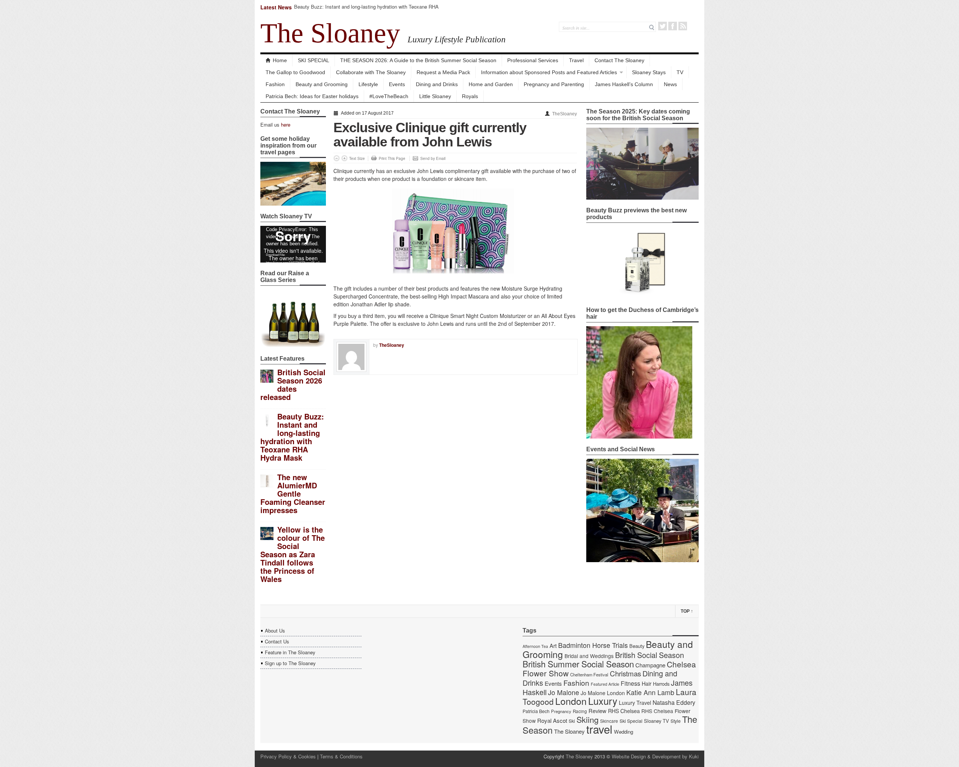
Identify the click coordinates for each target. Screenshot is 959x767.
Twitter (662, 26)
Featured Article (605, 684)
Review (597, 711)
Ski (572, 721)
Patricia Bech (536, 711)
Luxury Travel (635, 702)
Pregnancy (561, 711)
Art (553, 645)
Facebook (672, 26)
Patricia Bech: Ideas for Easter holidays (312, 96)
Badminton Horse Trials (593, 645)
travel (599, 729)
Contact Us (277, 641)
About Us (275, 630)
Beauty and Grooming (322, 84)
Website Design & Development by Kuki (655, 756)
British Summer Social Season (578, 664)
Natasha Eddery (674, 702)
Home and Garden (491, 84)
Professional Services (532, 60)
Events (397, 84)
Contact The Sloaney (619, 60)
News (670, 84)
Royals (470, 96)
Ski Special (631, 721)
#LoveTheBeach (388, 96)
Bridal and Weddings (589, 656)
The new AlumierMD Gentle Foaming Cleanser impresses (292, 493)
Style (676, 721)
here (285, 124)
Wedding (623, 731)
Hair (646, 683)
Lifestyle (368, 84)
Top (687, 611)
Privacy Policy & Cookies (288, 756)
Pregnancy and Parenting (554, 84)
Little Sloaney (435, 96)
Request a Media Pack (443, 72)
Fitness (630, 683)
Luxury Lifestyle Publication (457, 39)
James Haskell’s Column (624, 84)
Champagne (650, 665)
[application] (293, 244)
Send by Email (432, 158)
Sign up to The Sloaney (290, 663)
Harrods (661, 683)
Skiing (588, 719)
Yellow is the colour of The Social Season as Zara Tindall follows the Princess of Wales (292, 554)
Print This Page (392, 158)
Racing (580, 711)
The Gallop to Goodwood (295, 72)
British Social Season (649, 654)
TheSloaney (564, 113)
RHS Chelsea (624, 711)
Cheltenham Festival (589, 674)
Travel (576, 60)
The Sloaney (330, 33)
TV (680, 72)
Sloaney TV (656, 720)
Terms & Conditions (341, 756)
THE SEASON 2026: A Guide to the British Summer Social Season (418, 60)
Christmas (625, 673)
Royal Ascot (552, 720)
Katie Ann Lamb (650, 692)
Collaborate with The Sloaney (371, 72)
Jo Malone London (603, 693)
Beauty (636, 645)
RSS (682, 26)
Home (280, 60)
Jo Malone (563, 692)
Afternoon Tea (535, 646)
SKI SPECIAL (313, 60)
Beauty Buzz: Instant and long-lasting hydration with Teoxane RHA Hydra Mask (366, 10)
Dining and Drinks (437, 84)
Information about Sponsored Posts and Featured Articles (549, 72)
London (571, 700)
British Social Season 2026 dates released (293, 384)
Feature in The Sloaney (290, 652)
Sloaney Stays (649, 72)
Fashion (275, 84)
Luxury (602, 700)
